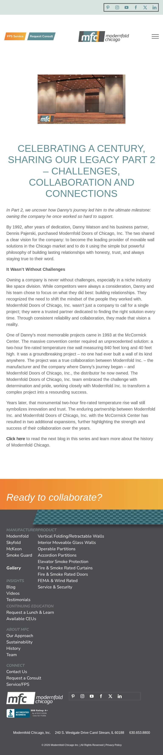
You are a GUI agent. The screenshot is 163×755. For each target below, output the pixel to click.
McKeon (14, 549)
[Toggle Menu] (155, 36)
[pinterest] (107, 7)
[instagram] (117, 7)
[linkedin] (154, 7)
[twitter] (145, 7)
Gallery (13, 568)
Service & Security (55, 587)
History (13, 648)
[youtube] (126, 7)
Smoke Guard (19, 555)
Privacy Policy (113, 745)
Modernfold (17, 536)
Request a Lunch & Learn (30, 612)
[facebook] (135, 7)
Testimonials (18, 600)
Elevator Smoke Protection (63, 561)
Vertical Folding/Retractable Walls (71, 536)
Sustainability (19, 642)
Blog (10, 587)
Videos (13, 593)
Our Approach (19, 636)
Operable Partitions (57, 549)
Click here (15, 438)
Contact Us (16, 672)
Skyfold (13, 542)
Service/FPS (17, 684)
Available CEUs (21, 619)
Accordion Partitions (57, 555)
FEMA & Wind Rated (58, 581)
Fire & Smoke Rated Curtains (65, 568)
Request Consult (41, 36)
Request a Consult (23, 678)
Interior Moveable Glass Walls (67, 542)
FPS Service (15, 36)
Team (11, 655)
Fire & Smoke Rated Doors (63, 574)
